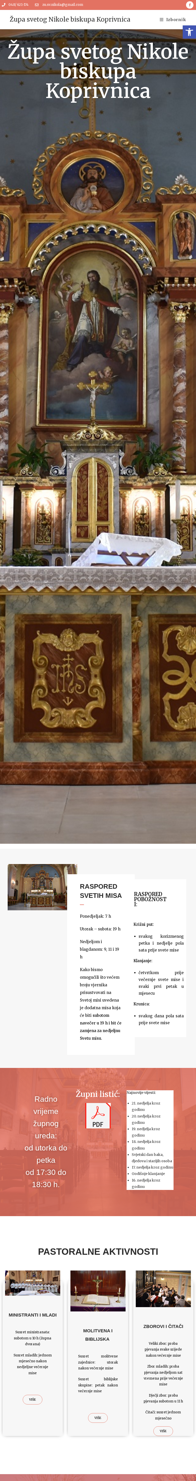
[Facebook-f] (189, 5)
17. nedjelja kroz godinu (152, 1167)
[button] (189, 32)
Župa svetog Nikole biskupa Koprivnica (70, 19)
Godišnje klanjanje (148, 1173)
